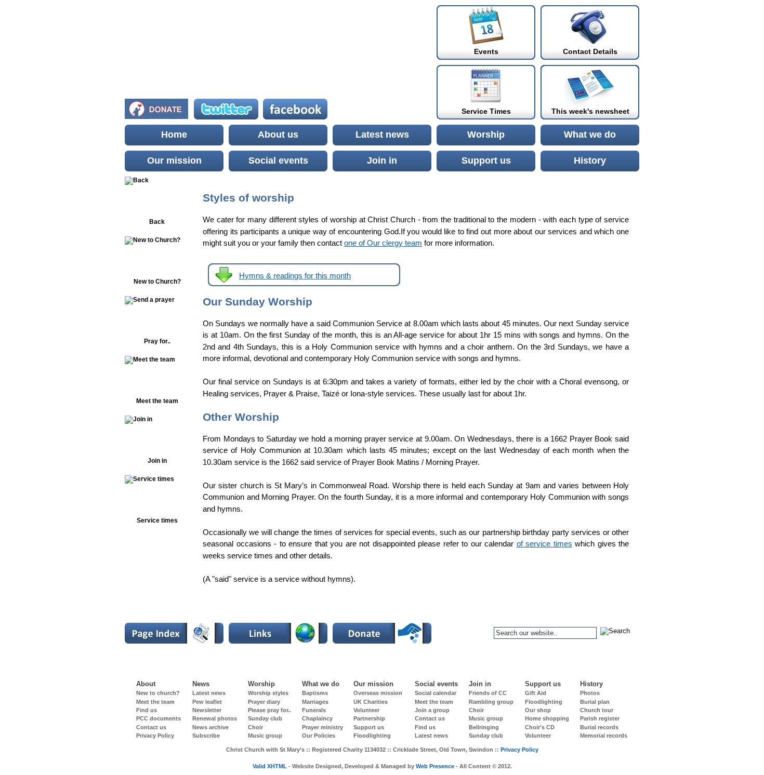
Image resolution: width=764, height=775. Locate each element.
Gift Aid (535, 693)
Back (157, 221)
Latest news (382, 134)
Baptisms (315, 693)
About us (278, 134)
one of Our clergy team (383, 242)
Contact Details (590, 51)
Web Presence (435, 766)
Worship (486, 134)
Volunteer (366, 710)
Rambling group (491, 702)
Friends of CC (488, 693)
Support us (486, 160)
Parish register (600, 718)
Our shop (538, 710)
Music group (486, 718)
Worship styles (268, 693)
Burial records (599, 727)
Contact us (430, 718)
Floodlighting (543, 702)
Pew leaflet (207, 702)
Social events (278, 160)
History (590, 160)
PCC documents (158, 718)
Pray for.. (157, 341)
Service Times (486, 111)
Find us (146, 710)
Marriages (315, 702)
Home (174, 134)
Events (486, 51)
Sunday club (265, 718)
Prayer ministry (322, 727)
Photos (590, 693)
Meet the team (155, 702)
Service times (157, 520)
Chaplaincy (317, 718)
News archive (210, 727)
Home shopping (547, 718)
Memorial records (603, 735)
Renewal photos (214, 718)
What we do (590, 134)
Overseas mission (377, 693)
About (145, 684)
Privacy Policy (155, 735)
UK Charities (370, 702)
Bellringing (484, 727)
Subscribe (206, 735)
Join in (382, 160)
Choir (476, 710)
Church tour (596, 710)
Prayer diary (264, 702)
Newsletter (206, 710)
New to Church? (157, 281)
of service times (544, 543)
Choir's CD (540, 727)
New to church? (158, 693)
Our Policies (318, 735)
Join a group (432, 710)
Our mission (174, 160)
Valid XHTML (270, 766)
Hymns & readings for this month (295, 275)
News (200, 684)
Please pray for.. (269, 710)
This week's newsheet (590, 111)
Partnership (369, 718)
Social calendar (435, 693)
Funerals (314, 710)
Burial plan (595, 702)
